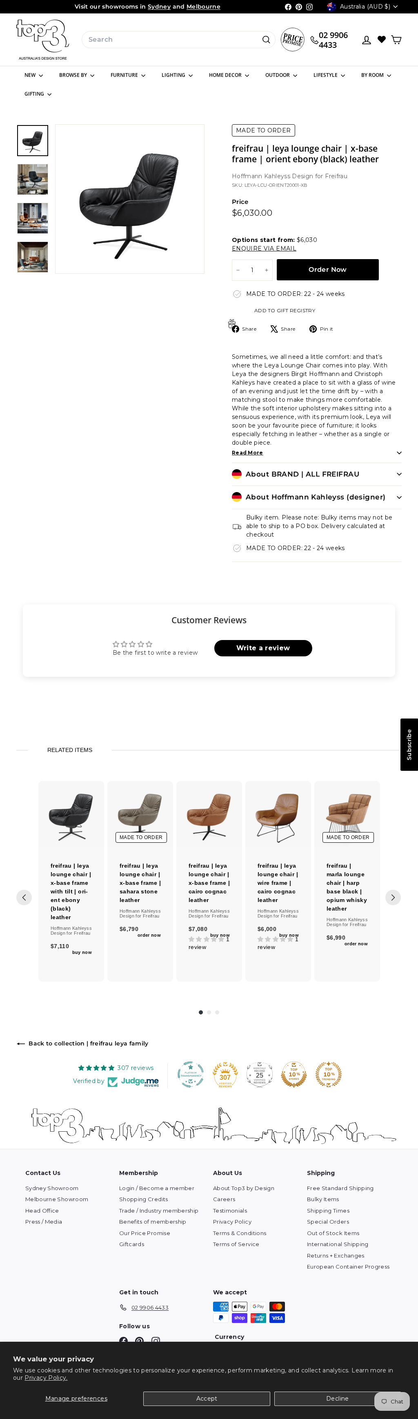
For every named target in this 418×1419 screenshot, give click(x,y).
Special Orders (328, 1221)
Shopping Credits (143, 1199)
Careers (224, 1199)
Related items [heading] (69, 750)
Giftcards (131, 1244)
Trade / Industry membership (158, 1210)
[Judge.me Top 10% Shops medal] (294, 1074)
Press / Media (43, 1221)
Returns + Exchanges (336, 1255)
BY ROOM (373, 75)
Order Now (328, 269)
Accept (207, 1398)
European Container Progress (348, 1266)
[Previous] (24, 897)
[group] (71, 881)
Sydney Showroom (51, 1188)
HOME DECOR (226, 75)
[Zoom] (130, 199)
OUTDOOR (278, 75)
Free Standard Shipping (340, 1188)
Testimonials (230, 1210)
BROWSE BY (73, 75)
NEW (30, 75)
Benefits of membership (153, 1221)
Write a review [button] (263, 648)
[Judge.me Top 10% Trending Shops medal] (329, 1074)
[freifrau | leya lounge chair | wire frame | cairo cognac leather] (278, 814)
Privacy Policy (232, 1221)
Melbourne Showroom (56, 1199)
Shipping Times (328, 1210)
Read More (247, 453)
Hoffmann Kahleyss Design (273, 176)
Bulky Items (323, 1199)
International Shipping (338, 1244)
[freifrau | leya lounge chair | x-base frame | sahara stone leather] (140, 814)
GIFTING (34, 93)
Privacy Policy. (45, 1377)
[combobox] (179, 39)
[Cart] (396, 40)
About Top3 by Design (243, 1188)
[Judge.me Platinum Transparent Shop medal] (191, 1074)
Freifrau (336, 176)
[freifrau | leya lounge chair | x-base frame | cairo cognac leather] (209, 814)
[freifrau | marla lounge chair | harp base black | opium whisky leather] (347, 814)
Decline (337, 1398)
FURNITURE (125, 75)
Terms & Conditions (239, 1233)
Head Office (42, 1210)
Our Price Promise (144, 1233)
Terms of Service (236, 1244)
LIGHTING (174, 75)
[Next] (393, 897)
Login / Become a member (156, 1188)
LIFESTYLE (326, 75)
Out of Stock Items (333, 1233)
